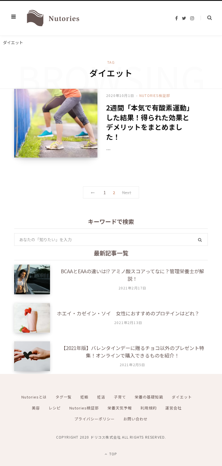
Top (112, 453)
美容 (36, 408)
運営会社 (173, 408)
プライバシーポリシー (94, 419)
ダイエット (182, 397)
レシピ (55, 408)
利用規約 (148, 408)
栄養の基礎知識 (149, 397)
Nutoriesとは (34, 397)
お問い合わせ (135, 419)
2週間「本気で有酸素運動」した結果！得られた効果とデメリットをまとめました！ (149, 122)
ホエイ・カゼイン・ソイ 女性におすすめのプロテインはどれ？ (128, 313)
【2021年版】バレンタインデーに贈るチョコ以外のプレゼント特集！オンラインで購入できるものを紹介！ (132, 351)
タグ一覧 (64, 397)
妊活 (101, 397)
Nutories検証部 (154, 95)
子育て (120, 397)
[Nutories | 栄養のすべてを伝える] (52, 18)
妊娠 (84, 397)
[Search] (206, 18)
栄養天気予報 (120, 408)
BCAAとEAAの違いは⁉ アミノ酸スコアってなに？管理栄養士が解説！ (132, 274)
